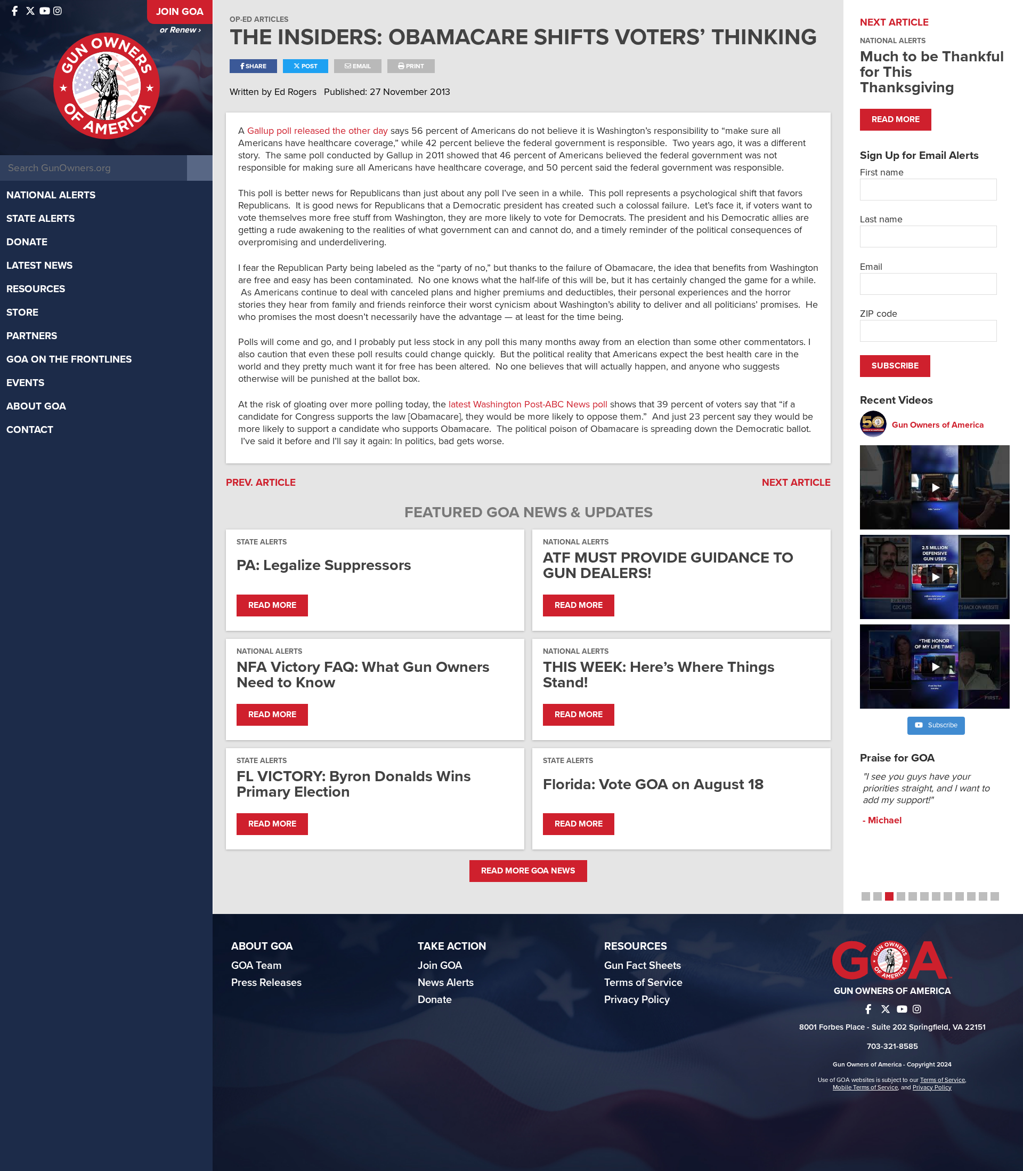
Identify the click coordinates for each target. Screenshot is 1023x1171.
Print (414, 66)
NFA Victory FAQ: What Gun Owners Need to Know (363, 674)
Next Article (796, 482)
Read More (272, 605)
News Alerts (446, 982)
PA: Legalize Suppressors (324, 565)
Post (309, 66)
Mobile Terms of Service (865, 1087)
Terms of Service (643, 982)
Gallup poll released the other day (317, 131)
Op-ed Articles (259, 19)
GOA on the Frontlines (69, 359)
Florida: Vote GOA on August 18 (653, 784)
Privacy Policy (637, 999)
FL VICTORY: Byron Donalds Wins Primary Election (354, 783)
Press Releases (266, 982)
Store (22, 312)
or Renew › (179, 30)
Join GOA (180, 12)
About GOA (36, 406)
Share (255, 66)
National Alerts (50, 195)
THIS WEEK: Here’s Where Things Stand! (659, 674)
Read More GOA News (528, 870)
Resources (35, 289)
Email (361, 66)
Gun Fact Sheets (642, 965)
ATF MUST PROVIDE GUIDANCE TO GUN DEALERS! (668, 565)
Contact (29, 430)
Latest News (39, 265)
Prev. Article (261, 482)
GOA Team (256, 965)
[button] (866, 896)
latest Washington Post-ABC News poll (528, 404)
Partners (31, 336)
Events (25, 383)
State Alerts (40, 218)
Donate (26, 242)
